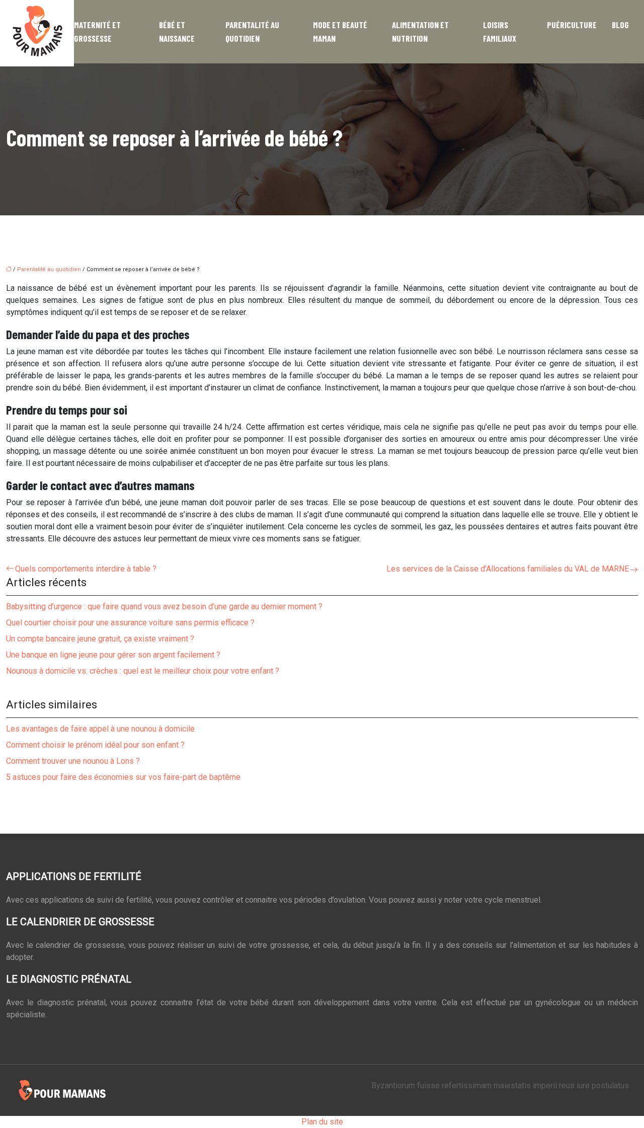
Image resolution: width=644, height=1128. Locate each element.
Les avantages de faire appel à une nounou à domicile (100, 729)
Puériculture (572, 25)
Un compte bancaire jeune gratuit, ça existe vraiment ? (100, 638)
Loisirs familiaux (499, 31)
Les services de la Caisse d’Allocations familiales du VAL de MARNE (507, 569)
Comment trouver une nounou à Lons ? (73, 761)
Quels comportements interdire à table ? (85, 569)
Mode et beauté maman (340, 31)
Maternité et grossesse (97, 31)
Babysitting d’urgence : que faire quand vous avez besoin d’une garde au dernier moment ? (164, 606)
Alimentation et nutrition (420, 31)
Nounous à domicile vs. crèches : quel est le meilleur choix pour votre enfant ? (142, 671)
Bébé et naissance (177, 31)
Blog (620, 25)
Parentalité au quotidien (252, 31)
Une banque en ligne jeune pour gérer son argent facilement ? (113, 655)
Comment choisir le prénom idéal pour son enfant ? (95, 745)
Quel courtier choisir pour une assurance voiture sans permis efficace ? (130, 622)
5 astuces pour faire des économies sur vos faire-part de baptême (123, 777)
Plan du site (322, 1121)
